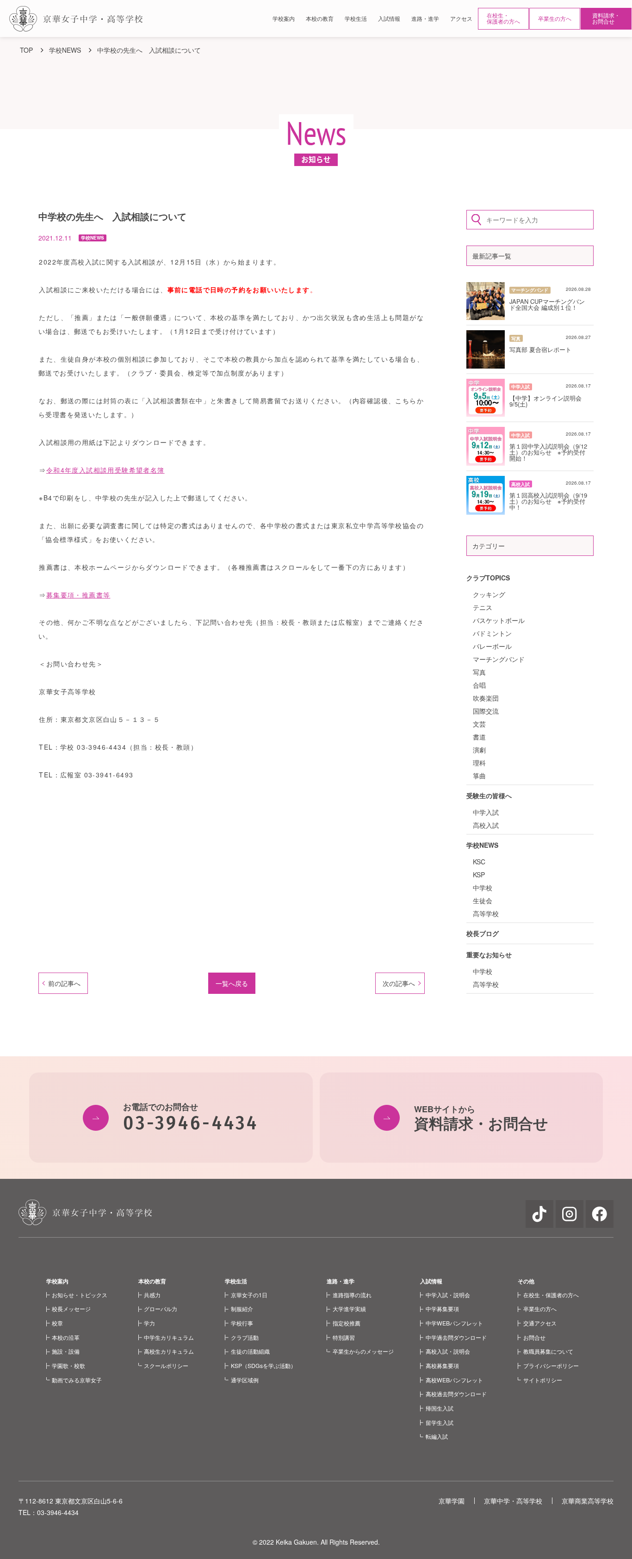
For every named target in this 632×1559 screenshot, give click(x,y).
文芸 (479, 723)
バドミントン (492, 633)
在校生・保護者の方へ (503, 18)
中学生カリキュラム (169, 1337)
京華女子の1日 (249, 1295)
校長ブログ (482, 933)
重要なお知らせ (489, 954)
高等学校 (486, 913)
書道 (479, 736)
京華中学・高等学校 (513, 1500)
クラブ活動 (245, 1337)
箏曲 (479, 775)
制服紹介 (242, 1309)
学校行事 (242, 1323)
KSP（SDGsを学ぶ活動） (263, 1365)
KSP (479, 874)
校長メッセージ (71, 1309)
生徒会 (482, 900)
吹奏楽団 (486, 697)
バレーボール (492, 646)
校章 (57, 1323)
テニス (482, 607)
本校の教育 (152, 1281)
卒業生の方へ (554, 18)
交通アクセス (540, 1323)
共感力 (152, 1295)
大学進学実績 (349, 1309)
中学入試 (486, 812)
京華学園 (452, 1500)
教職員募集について (548, 1351)
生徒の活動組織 (250, 1351)
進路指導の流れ (352, 1295)
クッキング (489, 594)
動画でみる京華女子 (77, 1380)
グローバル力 (160, 1309)
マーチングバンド (499, 659)
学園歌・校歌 (68, 1365)
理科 (479, 762)
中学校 (482, 887)
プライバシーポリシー (551, 1365)
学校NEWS (482, 845)
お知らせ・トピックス (79, 1295)
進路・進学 (340, 1281)
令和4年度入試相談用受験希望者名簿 (105, 469)
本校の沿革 (66, 1337)
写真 (479, 672)
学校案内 (57, 1281)
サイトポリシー (542, 1380)
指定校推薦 (346, 1323)
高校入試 (486, 825)
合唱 (479, 685)
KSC (479, 861)
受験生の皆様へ (489, 795)
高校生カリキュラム (169, 1351)
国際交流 (486, 710)
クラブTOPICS (488, 577)
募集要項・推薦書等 (78, 594)
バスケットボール (499, 620)
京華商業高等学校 (587, 1500)
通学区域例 (245, 1380)
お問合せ (534, 1337)
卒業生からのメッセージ (363, 1351)
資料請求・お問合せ (606, 18)
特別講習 (344, 1337)
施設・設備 (66, 1351)
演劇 (479, 749)
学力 (149, 1323)
